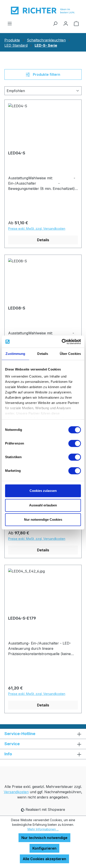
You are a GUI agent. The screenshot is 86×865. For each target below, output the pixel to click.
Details (43, 240)
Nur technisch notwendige (44, 837)
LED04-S (16, 153)
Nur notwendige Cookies (43, 519)
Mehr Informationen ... (43, 829)
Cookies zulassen (43, 491)
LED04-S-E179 (22, 618)
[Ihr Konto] (65, 23)
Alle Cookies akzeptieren (44, 859)
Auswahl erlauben (43, 505)
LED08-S (16, 308)
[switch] (74, 443)
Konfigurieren (44, 848)
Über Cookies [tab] (70, 354)
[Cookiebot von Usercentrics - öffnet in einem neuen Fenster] (62, 342)
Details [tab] (42, 354)
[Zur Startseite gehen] (43, 10)
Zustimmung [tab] (15, 354)
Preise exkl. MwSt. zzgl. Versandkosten (36, 228)
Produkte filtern (46, 74)
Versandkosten (16, 792)
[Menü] (9, 23)
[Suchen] (55, 23)
